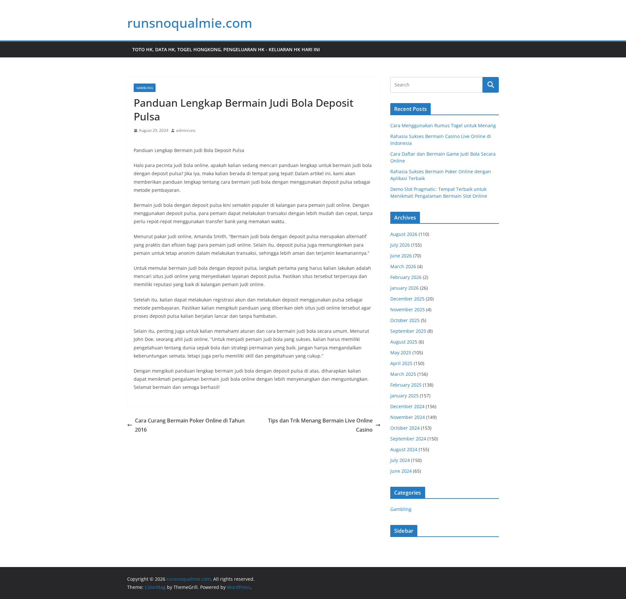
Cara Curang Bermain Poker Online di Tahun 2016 (190, 425)
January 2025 (404, 395)
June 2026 (401, 256)
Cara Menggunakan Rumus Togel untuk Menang (443, 125)
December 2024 (407, 406)
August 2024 (403, 449)
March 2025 (403, 374)
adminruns (186, 130)
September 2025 (408, 331)
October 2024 (405, 428)
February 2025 (406, 385)
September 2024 (408, 439)
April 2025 (401, 363)
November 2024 (407, 417)
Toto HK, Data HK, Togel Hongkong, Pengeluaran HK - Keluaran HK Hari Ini (226, 49)
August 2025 (403, 342)
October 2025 (405, 320)
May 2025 (400, 352)
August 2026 (403, 234)
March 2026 (403, 266)
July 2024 (400, 460)
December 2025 (407, 299)
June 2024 (401, 471)
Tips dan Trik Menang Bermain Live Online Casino (320, 425)
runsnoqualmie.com (189, 23)
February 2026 (406, 277)
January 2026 (404, 288)
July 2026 (400, 245)
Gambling (144, 87)
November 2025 (407, 309)
